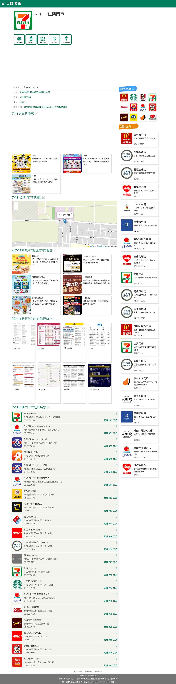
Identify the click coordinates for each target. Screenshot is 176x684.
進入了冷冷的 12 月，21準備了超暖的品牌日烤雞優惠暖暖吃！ (45, 302)
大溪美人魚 (140, 187)
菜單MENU (31, 42)
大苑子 (16, 390)
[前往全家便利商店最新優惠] (143, 110)
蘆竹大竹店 (140, 134)
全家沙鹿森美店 (142, 239)
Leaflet (91, 246)
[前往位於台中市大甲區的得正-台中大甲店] (127, 230)
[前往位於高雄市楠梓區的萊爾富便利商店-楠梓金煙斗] (127, 474)
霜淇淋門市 (66, 42)
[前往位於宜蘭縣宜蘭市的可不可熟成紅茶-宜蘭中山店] (127, 369)
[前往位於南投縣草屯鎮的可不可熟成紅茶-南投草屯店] (127, 300)
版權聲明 (89, 672)
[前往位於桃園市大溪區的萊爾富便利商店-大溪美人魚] (127, 195)
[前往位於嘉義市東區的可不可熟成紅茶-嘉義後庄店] (127, 178)
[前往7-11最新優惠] (152, 100)
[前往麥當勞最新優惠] (124, 100)
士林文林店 (140, 204)
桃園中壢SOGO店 (143, 430)
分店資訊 (43, 42)
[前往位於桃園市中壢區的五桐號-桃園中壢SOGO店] (127, 439)
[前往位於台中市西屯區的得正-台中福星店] (127, 422)
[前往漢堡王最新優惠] (133, 110)
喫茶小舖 (42, 390)
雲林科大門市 (141, 378)
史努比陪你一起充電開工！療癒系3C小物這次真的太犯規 (45, 180)
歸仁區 (35, 87)
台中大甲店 (140, 221)
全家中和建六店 (142, 448)
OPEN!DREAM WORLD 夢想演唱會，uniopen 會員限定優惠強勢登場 (96, 162)
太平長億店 (140, 308)
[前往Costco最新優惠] (124, 110)
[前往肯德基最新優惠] (143, 100)
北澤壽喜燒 (87, 277)
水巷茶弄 (16, 349)
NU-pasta (36, 256)
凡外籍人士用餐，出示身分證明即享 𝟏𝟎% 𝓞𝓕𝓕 (95, 302)
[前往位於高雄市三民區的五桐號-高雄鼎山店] (127, 404)
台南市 (27, 87)
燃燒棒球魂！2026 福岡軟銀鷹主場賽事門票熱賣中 (45, 160)
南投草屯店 (140, 291)
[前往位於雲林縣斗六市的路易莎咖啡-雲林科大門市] (127, 387)
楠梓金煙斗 (140, 465)
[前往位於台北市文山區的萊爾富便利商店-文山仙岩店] (127, 265)
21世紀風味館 (37, 298)
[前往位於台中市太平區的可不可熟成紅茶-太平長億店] (127, 317)
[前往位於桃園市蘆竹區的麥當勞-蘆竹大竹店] (127, 143)
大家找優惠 (78, 672)
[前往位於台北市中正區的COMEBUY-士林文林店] (127, 213)
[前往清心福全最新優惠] (152, 120)
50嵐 (91, 349)
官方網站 (54, 42)
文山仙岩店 (140, 256)
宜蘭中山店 (140, 361)
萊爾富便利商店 (89, 257)
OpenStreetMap (102, 246)
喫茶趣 (66, 390)
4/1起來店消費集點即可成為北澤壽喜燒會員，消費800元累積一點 (96, 281)
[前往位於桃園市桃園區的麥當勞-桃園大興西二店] (127, 334)
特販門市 (139, 274)
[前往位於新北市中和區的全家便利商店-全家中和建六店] (127, 456)
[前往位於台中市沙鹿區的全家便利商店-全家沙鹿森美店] (127, 248)
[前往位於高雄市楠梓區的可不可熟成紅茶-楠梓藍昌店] (127, 160)
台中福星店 (140, 413)
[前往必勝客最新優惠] (152, 110)
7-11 (34, 155)
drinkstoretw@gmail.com (100, 682)
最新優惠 (19, 42)
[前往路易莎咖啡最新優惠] (143, 120)
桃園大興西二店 (142, 326)
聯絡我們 (98, 672)
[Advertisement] (64, 66)
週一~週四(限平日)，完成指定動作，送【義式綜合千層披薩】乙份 (45, 262)
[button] (64, 221)
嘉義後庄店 (140, 169)
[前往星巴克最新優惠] (133, 100)
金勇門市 (139, 343)
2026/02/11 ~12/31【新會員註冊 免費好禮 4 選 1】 (45, 281)
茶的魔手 (42, 349)
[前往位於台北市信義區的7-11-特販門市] (127, 282)
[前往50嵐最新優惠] (133, 120)
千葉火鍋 (86, 298)
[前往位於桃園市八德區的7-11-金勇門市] (127, 352)
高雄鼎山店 (140, 395)
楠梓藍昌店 (140, 152)
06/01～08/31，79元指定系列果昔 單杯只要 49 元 (96, 261)
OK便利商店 (94, 390)
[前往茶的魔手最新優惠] (124, 120)
